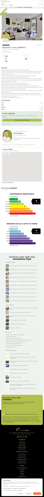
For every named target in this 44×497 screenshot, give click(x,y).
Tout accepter (37, 493)
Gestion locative (22, 443)
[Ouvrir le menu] (42, 4)
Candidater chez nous (22, 476)
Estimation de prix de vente (22, 459)
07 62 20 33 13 (39, 421)
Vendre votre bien (22, 445)
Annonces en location (22, 457)
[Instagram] (21, 437)
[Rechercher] (39, 4)
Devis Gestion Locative (22, 462)
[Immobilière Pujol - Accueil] (6, 4)
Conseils (22, 474)
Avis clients (22, 473)
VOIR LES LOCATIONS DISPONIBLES (22, 120)
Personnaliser (28, 493)
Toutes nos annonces (22, 454)
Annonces (6, 7)
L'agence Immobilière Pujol (22, 467)
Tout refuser (20, 493)
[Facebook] (23, 437)
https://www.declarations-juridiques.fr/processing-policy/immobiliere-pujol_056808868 (15, 420)
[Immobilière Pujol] (22, 429)
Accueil (2, 7)
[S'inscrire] (40, 410)
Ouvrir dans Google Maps (7, 182)
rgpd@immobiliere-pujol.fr (11, 422)
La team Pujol (22, 469)
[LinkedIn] (26, 437)
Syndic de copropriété (22, 447)
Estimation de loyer (22, 461)
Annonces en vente (22, 455)
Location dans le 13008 (12, 7)
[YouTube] (18, 437)
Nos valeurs (22, 471)
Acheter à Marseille (22, 449)
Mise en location (22, 442)
